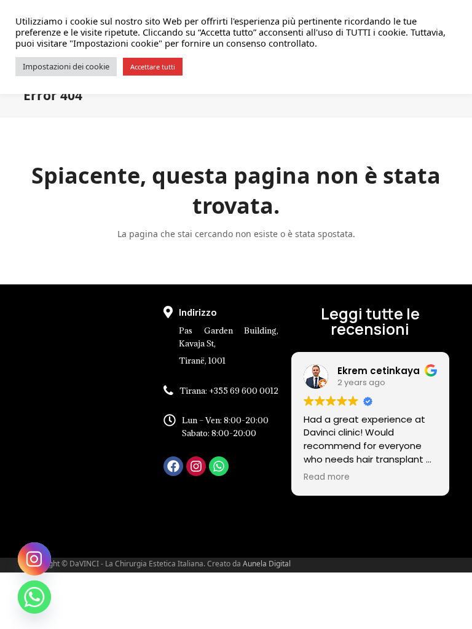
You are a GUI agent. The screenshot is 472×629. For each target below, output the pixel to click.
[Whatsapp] (219, 466)
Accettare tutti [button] (152, 66)
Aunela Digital (267, 563)
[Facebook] (173, 466)
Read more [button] (327, 477)
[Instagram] (196, 466)
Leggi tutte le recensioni (370, 321)
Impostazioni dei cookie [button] (66, 66)
